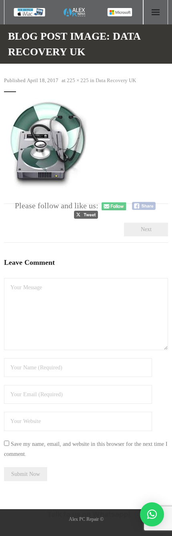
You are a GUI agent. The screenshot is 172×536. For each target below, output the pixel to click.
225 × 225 (78, 80)
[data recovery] (49, 143)
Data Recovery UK (116, 80)
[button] (152, 514)
